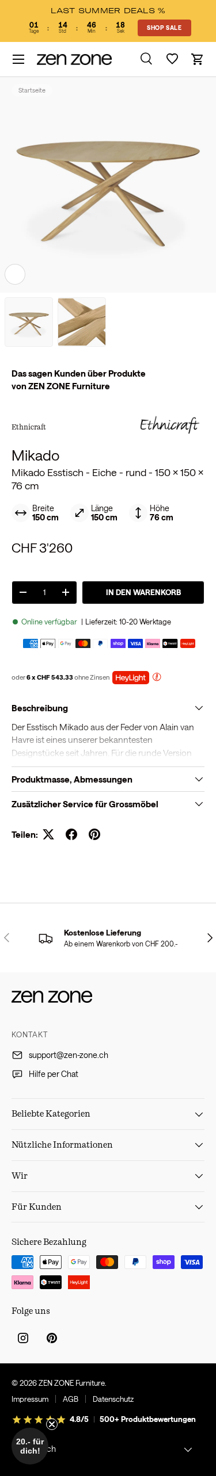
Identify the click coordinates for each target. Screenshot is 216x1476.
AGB (70, 1399)
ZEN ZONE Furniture (72, 1382)
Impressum (30, 1399)
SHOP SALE (164, 27)
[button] (197, 59)
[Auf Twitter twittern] (48, 834)
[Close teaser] (52, 1424)
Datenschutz (113, 1399)
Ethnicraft (29, 426)
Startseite (32, 90)
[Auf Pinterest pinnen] (94, 834)
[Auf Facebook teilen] (71, 834)
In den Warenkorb (143, 592)
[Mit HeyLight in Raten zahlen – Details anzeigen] (156, 678)
